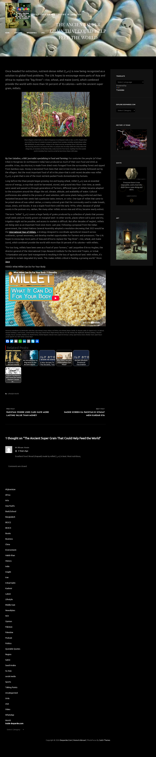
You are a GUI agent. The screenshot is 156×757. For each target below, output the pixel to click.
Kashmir (8, 588)
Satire (7, 660)
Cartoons (18, 33)
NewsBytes (10, 610)
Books (8, 533)
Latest (8, 594)
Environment (10, 550)
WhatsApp (9, 715)
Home (7, 33)
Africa (7, 495)
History (8, 561)
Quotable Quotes (12, 649)
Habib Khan (10, 555)
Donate (78, 33)
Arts (7, 500)
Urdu (7, 698)
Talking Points (11, 687)
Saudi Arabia (10, 665)
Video (7, 709)
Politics (8, 643)
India (7, 566)
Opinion (8, 621)
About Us (66, 33)
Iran (7, 577)
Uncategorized (11, 693)
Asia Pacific (10, 506)
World (16, 394)
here (7, 261)
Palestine (9, 632)
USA (7, 704)
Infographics (32, 33)
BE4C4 (8, 528)
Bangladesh (10, 517)
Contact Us (54, 33)
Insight (8, 572)
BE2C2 (8, 522)
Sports (8, 682)
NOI (7, 616)
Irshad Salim (10, 583)
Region (8, 654)
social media (10, 676)
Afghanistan (10, 489)
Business (9, 539)
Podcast (8, 638)
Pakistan (8, 627)
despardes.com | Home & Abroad (56, 14)
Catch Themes (104, 740)
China (7, 544)
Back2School (10, 511)
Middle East (10, 605)
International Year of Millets (22, 232)
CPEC (43, 33)
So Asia (8, 671)
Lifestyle (11, 394)
